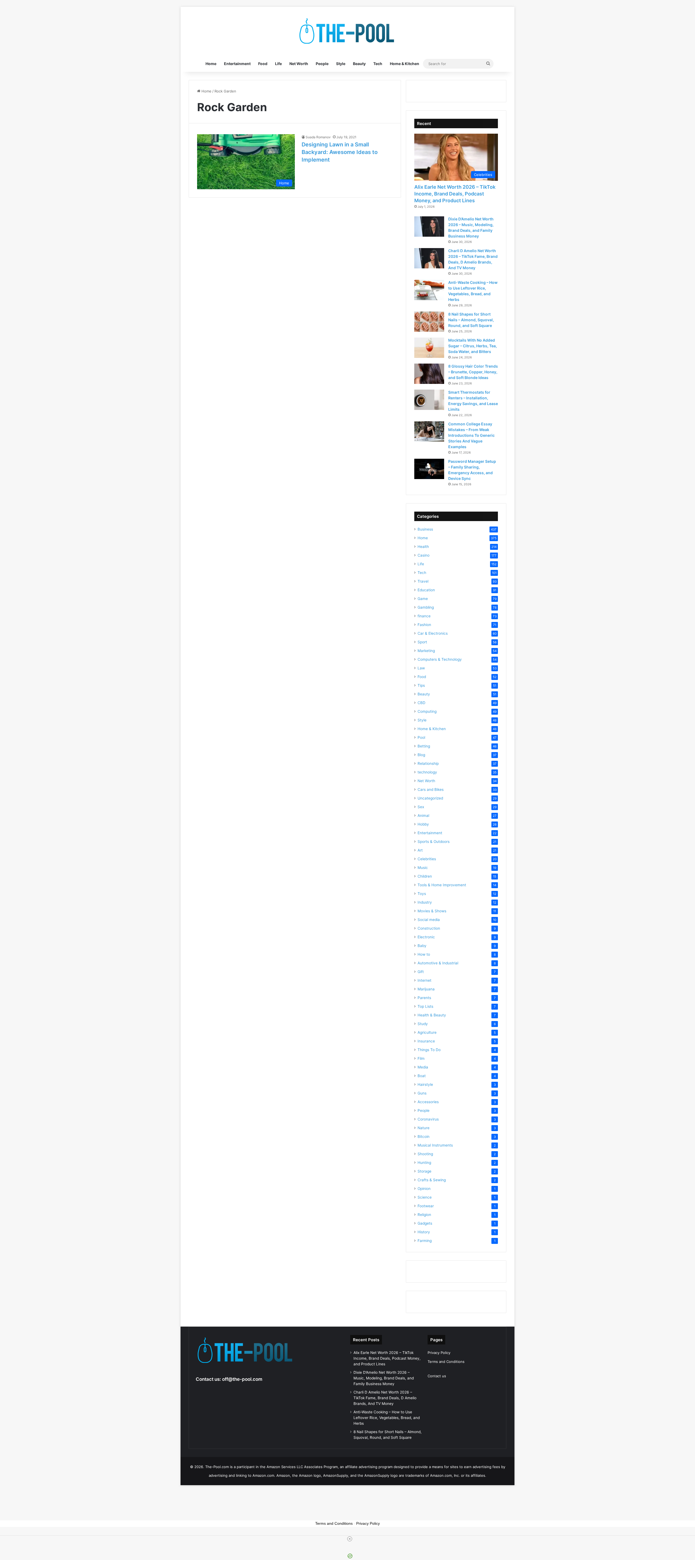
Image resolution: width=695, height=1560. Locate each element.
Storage (424, 1171)
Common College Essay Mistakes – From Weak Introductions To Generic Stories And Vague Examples (471, 435)
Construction (429, 928)
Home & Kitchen (404, 63)
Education (426, 590)
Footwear (426, 1206)
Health (423, 546)
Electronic (426, 937)
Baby (422, 945)
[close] (349, 1538)
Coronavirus (428, 1119)
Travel (423, 581)
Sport (422, 642)
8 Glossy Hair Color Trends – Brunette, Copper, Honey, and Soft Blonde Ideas (473, 372)
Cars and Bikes (431, 789)
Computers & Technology (440, 659)
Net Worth (298, 63)
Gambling (426, 607)
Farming (425, 1240)
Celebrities (427, 859)
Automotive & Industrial (438, 963)
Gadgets (425, 1223)
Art (420, 850)
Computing (427, 711)
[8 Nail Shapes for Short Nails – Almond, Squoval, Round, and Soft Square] (429, 322)
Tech (377, 63)
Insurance (426, 1041)
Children (425, 876)
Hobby (423, 824)
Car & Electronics (433, 633)
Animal (423, 815)
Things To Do (429, 1050)
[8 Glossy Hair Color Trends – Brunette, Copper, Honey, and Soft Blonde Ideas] (429, 374)
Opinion (424, 1188)
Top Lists (425, 1006)
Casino (423, 555)
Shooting (425, 1154)
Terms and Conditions (446, 1361)
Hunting (424, 1162)
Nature (423, 1128)
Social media (429, 919)
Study (423, 1024)
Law (421, 668)
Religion (424, 1214)
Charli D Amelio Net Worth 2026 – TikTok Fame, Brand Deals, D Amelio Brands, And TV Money (384, 1398)
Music (423, 867)
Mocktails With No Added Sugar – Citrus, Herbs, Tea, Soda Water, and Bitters (472, 346)
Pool (421, 737)
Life (278, 63)
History (424, 1232)
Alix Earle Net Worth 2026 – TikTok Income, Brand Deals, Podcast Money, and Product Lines (454, 193)
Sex (421, 807)
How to (424, 954)
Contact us (437, 1376)
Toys (422, 893)
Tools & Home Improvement (442, 885)
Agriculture (427, 1032)
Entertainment (237, 63)
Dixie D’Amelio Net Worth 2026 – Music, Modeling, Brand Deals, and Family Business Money (383, 1378)
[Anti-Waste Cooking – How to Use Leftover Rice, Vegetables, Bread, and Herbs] (429, 290)
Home (211, 63)
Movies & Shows (432, 911)
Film (421, 1058)
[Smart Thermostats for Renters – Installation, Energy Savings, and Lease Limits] (429, 400)
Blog (421, 755)
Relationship (428, 763)
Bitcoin (423, 1136)
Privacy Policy (439, 1352)
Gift (421, 972)
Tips (421, 685)
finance (424, 616)
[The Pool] (347, 31)
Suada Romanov (318, 137)
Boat (422, 1076)
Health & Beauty (432, 1015)
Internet (424, 980)
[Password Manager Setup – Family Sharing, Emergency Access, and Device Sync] (429, 469)
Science (425, 1197)
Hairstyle (425, 1084)
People (322, 63)
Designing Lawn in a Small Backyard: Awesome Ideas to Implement (340, 152)
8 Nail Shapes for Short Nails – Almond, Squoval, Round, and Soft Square (471, 320)
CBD (421, 703)
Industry (425, 902)
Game (423, 598)
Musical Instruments (435, 1145)
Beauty (359, 63)
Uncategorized (430, 798)
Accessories (428, 1102)
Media (423, 1067)
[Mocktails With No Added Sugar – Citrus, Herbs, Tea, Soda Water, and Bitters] (429, 348)
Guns (422, 1093)
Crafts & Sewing (432, 1180)
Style (340, 63)
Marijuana (426, 989)
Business (425, 529)
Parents (424, 998)
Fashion (424, 624)
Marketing (426, 651)
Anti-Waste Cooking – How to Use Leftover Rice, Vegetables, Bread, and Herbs (386, 1418)
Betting (424, 746)
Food (262, 63)
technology (427, 772)
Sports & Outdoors (434, 841)
